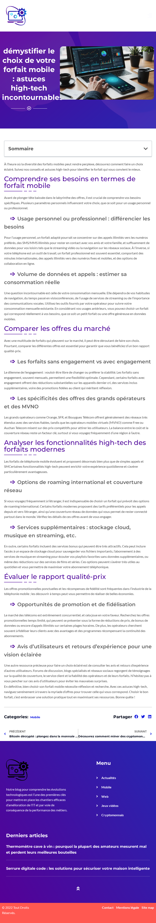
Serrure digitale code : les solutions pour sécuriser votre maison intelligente (78, 868)
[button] (146, 148)
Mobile (35, 717)
